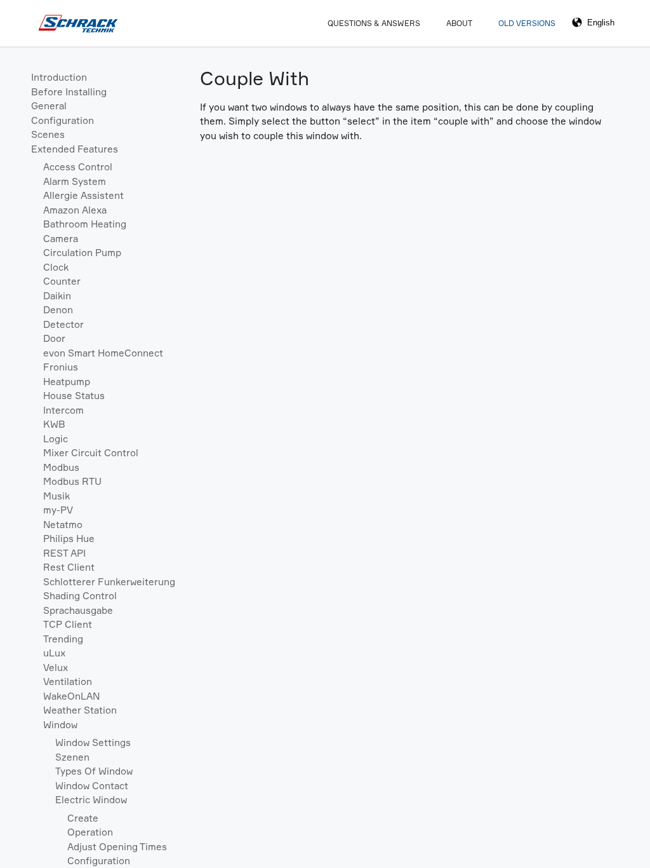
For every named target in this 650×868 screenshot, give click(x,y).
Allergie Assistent (83, 195)
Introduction (59, 77)
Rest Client (69, 567)
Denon (58, 310)
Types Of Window (94, 771)
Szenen (72, 757)
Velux (55, 667)
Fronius (60, 367)
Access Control (77, 167)
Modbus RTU (72, 481)
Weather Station (80, 710)
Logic (55, 439)
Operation (90, 832)
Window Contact (91, 786)
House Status (74, 396)
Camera (60, 239)
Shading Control (80, 596)
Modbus (61, 467)
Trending (63, 639)
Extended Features (74, 149)
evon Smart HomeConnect (103, 353)
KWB (54, 424)
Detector (63, 324)
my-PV (58, 510)
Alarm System (74, 181)
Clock (56, 267)
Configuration (62, 120)
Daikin (57, 296)
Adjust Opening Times (117, 847)
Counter (62, 281)
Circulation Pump (82, 253)
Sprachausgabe (78, 610)
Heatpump (66, 382)
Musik (56, 496)
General (49, 106)
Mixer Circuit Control (90, 453)
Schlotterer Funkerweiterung (109, 582)
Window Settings (93, 742)
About (459, 23)
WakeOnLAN (71, 696)
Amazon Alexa (75, 210)
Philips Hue (69, 538)
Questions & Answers (374, 23)
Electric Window (91, 800)
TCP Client (67, 624)
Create (82, 818)
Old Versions (526, 23)
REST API (64, 553)
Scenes (48, 134)
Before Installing (69, 92)
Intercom (63, 410)
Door (54, 338)
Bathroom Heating (84, 224)
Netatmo (63, 525)
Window (60, 725)
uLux (54, 653)
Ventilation (67, 681)
